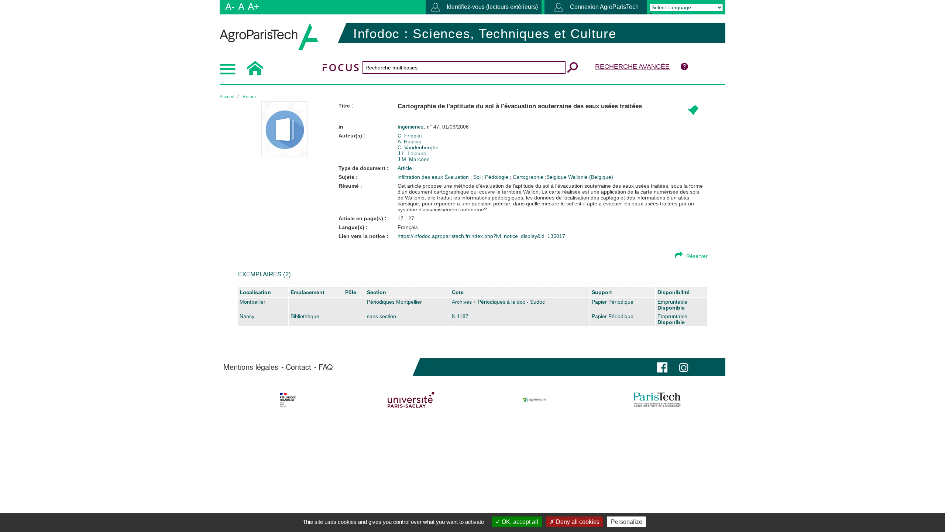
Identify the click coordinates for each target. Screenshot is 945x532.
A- (230, 6)
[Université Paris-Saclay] (411, 400)
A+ (254, 6)
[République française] (288, 400)
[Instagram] (683, 366)
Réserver (697, 256)
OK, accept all (519, 522)
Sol (477, 177)
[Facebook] (662, 366)
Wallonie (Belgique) (590, 177)
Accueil (227, 96)
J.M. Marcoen (414, 159)
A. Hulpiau (410, 141)
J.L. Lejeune (412, 153)
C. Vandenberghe (418, 147)
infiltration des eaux (421, 177)
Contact (298, 367)
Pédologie (497, 177)
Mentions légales (250, 367)
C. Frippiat (410, 136)
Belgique (556, 177)
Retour (249, 96)
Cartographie (529, 177)
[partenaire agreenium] (534, 400)
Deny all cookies (576, 522)
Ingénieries (411, 127)
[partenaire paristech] (657, 400)
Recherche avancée (632, 66)
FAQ (326, 367)
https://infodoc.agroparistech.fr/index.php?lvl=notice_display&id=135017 (481, 236)
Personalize (626, 522)
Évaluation (457, 177)
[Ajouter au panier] (692, 111)
